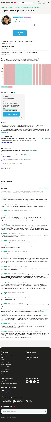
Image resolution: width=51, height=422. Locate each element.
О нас (2, 357)
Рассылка (28, 359)
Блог (34, 2)
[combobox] (24, 3)
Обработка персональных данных (9, 383)
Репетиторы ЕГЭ (5, 366)
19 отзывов (23, 21)
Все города (4, 373)
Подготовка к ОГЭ (40, 24)
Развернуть (4, 132)
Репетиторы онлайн (6, 364)
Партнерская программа (7, 362)
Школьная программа (18, 24)
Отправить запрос (19, 33)
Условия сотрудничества (32, 357)
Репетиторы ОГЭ (5, 371)
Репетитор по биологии (19, 16)
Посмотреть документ (7, 142)
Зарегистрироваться (31, 354)
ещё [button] (4, 107)
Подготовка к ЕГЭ (29, 24)
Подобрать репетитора (6, 354)
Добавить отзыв (44, 188)
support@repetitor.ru (6, 380)
